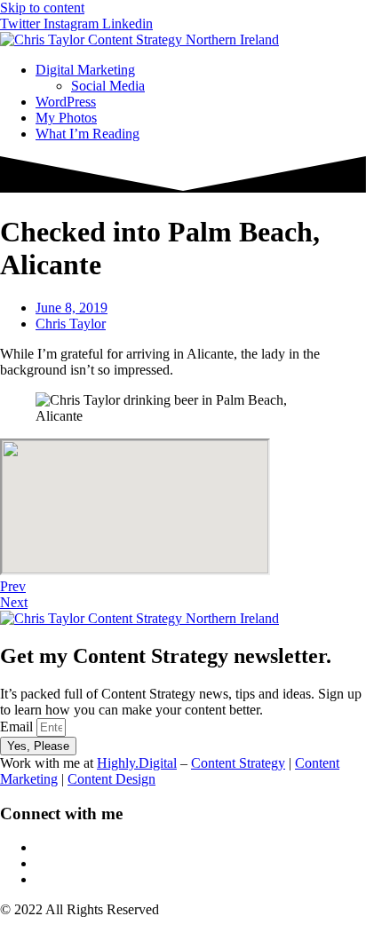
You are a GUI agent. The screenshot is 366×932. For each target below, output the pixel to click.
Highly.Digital (137, 762)
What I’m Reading (87, 133)
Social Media (108, 85)
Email (18, 726)
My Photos (66, 117)
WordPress (66, 101)
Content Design (111, 778)
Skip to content (42, 7)
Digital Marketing (85, 69)
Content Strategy (238, 762)
